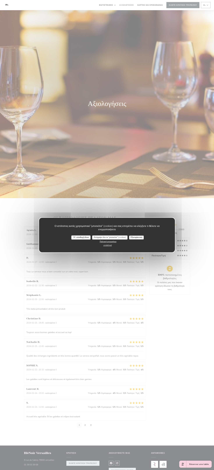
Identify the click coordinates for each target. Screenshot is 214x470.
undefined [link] (107, 245)
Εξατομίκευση (136, 237)
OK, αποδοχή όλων (81, 237)
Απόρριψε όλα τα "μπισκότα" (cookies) (110, 237)
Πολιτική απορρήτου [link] (108, 241)
